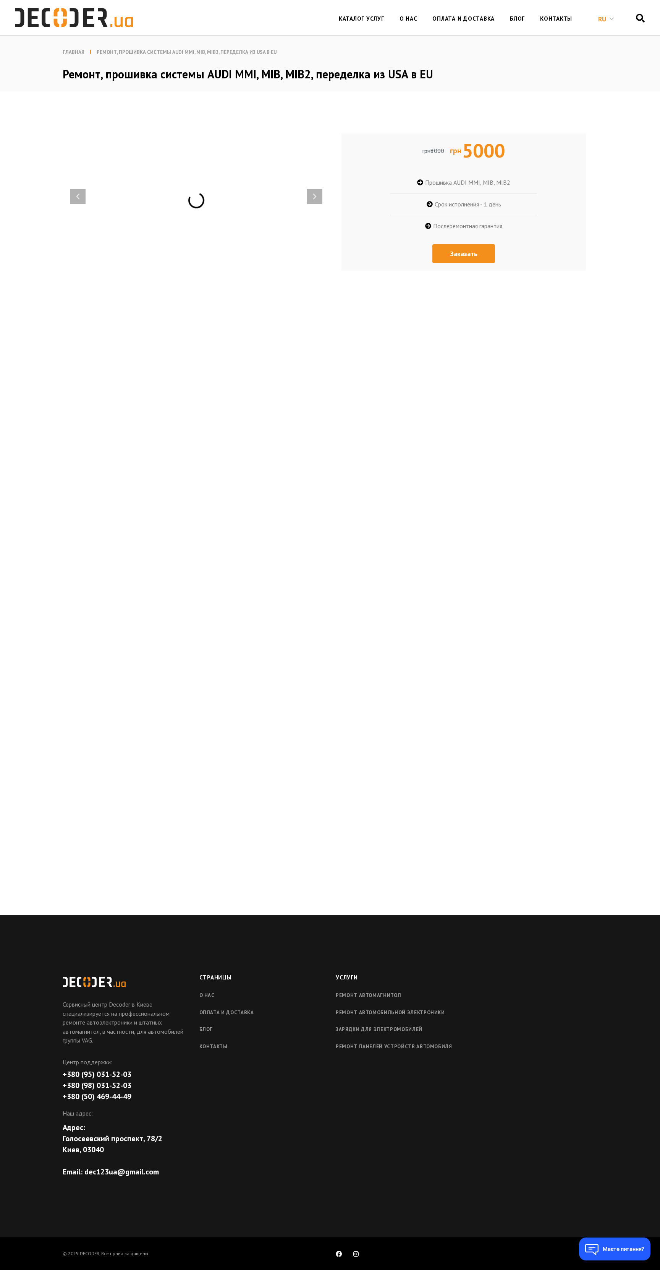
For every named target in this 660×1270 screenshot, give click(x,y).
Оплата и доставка (226, 1012)
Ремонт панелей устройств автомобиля (394, 1046)
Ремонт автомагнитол (368, 995)
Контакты (213, 1046)
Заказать (463, 253)
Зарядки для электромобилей (379, 1029)
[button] (78, 196)
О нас (207, 995)
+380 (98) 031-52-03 (97, 1085)
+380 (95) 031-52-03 (97, 1074)
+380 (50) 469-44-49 (97, 1096)
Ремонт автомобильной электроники (390, 1012)
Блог (206, 1029)
